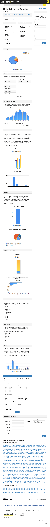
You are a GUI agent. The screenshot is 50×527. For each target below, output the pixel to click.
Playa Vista (5, 473)
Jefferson (8, 463)
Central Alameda (27, 448)
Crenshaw (14, 450)
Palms (17, 471)
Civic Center (34, 449)
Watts (43, 478)
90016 (16, 488)
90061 (31, 488)
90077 (25, 489)
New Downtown (6, 470)
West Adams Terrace (21, 480)
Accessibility (41, 505)
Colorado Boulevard (7, 450)
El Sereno (34, 452)
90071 (16, 491)
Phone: (36, 33)
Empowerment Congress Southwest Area (29, 455)
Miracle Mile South (42, 467)
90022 (13, 487)
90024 (19, 488)
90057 (44, 487)
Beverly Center (36, 445)
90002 (4, 487)
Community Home (7, 14)
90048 (28, 488)
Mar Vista (14, 466)
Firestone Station (28, 456)
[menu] (48, 1)
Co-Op (14, 401)
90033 (31, 491)
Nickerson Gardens (21, 470)
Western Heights (36, 481)
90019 (41, 489)
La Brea (30, 463)
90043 (16, 487)
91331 (7, 488)
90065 (13, 491)
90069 (22, 489)
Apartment (27, 403)
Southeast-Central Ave (26, 475)
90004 (10, 488)
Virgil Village (39, 478)
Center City (21, 448)
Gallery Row (35, 457)
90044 (4, 491)
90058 (44, 491)
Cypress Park (25, 450)
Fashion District (13, 456)
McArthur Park (20, 466)
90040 (16, 489)
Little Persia (34, 464)
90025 (31, 487)
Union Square (25, 477)
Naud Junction (44, 468)
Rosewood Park (9, 474)
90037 (38, 487)
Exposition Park (6, 456)
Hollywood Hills (6, 462)
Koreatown (26, 463)
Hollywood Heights (40, 460)
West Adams (14, 480)
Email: (36, 29)
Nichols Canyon (13, 470)
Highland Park (13, 460)
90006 (13, 488)
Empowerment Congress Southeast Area (11, 455)
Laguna (4, 464)
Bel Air (26, 445)
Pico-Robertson (30, 471)
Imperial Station (38, 462)
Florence (41, 456)
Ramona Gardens (25, 473)
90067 (38, 492)
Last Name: (37, 24)
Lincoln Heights (22, 464)
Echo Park (29, 452)
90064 (38, 488)
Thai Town (19, 477)
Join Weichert (35, 505)
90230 (19, 487)
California (15, 14)
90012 (25, 492)
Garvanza (40, 457)
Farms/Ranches (7, 409)
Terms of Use (15, 505)
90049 (10, 491)
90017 (4, 489)
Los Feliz (10, 466)
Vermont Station (15, 478)
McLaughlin (25, 466)
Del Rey (36, 450)
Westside (5, 482)
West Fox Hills (40, 480)
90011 (22, 492)
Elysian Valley (8, 453)
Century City (41, 448)
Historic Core (19, 460)
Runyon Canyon (16, 474)
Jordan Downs (20, 463)
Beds (19, 385)
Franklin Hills (13, 457)
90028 (25, 491)
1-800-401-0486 (15, 2)
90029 (28, 491)
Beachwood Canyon (20, 445)
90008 (19, 492)
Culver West (19, 450)
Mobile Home (19, 403)
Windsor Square (29, 484)
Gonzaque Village (17, 459)
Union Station (31, 477)
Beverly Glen (5, 446)
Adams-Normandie (7, 443)
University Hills (37, 477)
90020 (10, 487)
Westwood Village (15, 482)
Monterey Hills (22, 468)
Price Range (7, 386)
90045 (25, 488)
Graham (22, 459)
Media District (31, 466)
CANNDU (34, 446)
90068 (41, 492)
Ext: (35, 38)
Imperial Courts (23, 462)
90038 (38, 491)
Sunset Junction (42, 475)
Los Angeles (20, 14)
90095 (44, 492)
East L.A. (21, 452)
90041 (41, 491)
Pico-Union (36, 471)
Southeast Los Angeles (16, 475)
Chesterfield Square (7, 449)
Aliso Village (13, 443)
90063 (4, 488)
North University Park (30, 470)
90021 (44, 489)
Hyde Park (18, 462)
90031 (31, 489)
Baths (24, 385)
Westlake (42, 481)
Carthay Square (6, 448)
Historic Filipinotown (26, 460)
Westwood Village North (25, 482)
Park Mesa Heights (23, 471)
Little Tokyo (39, 464)
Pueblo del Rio (18, 473)
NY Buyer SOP (7, 507)
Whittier (38, 482)
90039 (13, 489)
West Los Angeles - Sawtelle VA (21, 481)
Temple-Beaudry (13, 477)
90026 (22, 488)
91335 (22, 487)
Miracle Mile (26, 467)
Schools (12, 19)
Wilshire (17, 484)
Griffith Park (27, 459)
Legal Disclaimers (8, 505)
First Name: (37, 19)
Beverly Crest (42, 445)
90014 (22, 491)
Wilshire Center (22, 484)
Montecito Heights (14, 468)
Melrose (36, 466)
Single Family (6, 399)
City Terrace (24, 449)
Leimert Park (15, 464)
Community (6, 19)
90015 (28, 487)
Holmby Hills (12, 462)
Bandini (14, 445)
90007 (25, 487)
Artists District (33, 443)
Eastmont (25, 452)
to (11, 387)
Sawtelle (22, 474)
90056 (19, 489)
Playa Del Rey (42, 471)
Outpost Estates (12, 471)
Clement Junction (41, 449)
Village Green (34, 478)
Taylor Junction (6, 477)
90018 (7, 487)
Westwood (9, 482)
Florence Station (6, 457)
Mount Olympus (28, 468)
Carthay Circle (43, 446)
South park (9, 475)
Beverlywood (11, 446)
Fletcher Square (36, 456)
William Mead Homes (10, 484)
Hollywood (33, 460)
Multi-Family (26, 399)
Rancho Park (32, 473)
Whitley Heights (33, 482)
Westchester (30, 481)
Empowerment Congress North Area (35, 453)
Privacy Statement (23, 505)
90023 (7, 489)
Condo (14, 397)
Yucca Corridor (36, 484)
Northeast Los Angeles (40, 470)
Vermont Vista (22, 478)
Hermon (8, 460)
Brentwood (23, 446)
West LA (12, 481)
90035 (31, 492)
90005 (41, 488)
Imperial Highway (31, 462)
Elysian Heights (39, 452)
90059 (4, 492)
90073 (10, 492)
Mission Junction (6, 468)
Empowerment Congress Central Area (19, 453)
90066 (7, 492)
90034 (28, 492)
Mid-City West (15, 467)
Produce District (11, 473)
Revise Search (42, 8)
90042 (35, 492)
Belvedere (30, 445)
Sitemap (29, 505)
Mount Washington (36, 468)
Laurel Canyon (10, 464)
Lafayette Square (42, 463)
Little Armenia (29, 464)
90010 (44, 488)
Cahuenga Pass (29, 446)
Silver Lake (26, 474)
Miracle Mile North (34, 467)
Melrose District (41, 466)
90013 (19, 491)
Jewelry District (14, 463)
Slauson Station (36, 474)
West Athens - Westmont (31, 480)
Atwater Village (39, 443)
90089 (28, 489)
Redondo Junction (39, 473)
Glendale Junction (9, 459)
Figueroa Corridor (21, 456)
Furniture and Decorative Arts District (24, 457)
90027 (35, 487)
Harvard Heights (39, 459)
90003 (38, 489)
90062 (35, 488)
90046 (41, 487)
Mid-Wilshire (21, 467)
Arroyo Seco (27, 443)
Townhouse (20, 398)
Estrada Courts (41, 455)
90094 (16, 492)
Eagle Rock (9, 452)
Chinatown (19, 449)
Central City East (34, 448)
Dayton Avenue (31, 450)
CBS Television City (14, 448)
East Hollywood (15, 452)
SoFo (41, 474)
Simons (30, 474)
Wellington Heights (7, 480)
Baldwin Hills (9, 445)
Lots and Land (7, 403)
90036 (35, 491)
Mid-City (10, 467)
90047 (7, 491)
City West (30, 449)
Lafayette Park (35, 463)
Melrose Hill (5, 467)
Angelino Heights (20, 443)
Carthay (38, 446)
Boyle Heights (17, 446)
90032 (10, 489)
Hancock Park (33, 459)
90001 (35, 489)
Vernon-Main (28, 478)
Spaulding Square (35, 475)
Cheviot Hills (14, 449)
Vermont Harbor (8, 478)
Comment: (29, 421)
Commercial (27, 406)
